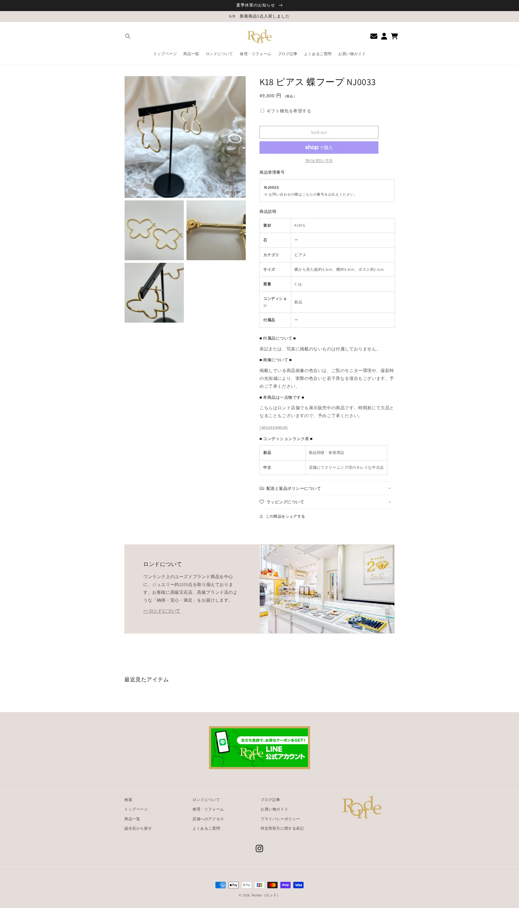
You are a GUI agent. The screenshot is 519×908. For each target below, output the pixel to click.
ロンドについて (206, 799)
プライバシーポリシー (280, 818)
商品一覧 (132, 818)
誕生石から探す (138, 828)
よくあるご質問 (206, 828)
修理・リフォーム (208, 809)
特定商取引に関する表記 (282, 828)
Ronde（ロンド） (266, 895)
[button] (127, 36)
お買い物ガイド (274, 809)
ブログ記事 (270, 799)
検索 (128, 799)
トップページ (136, 809)
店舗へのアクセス (208, 818)
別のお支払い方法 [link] (318, 160)
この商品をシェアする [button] (285, 516)
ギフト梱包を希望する (289, 111)
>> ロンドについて (161, 611)
